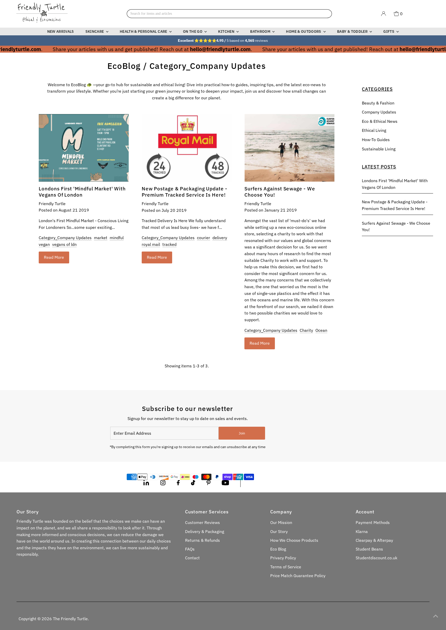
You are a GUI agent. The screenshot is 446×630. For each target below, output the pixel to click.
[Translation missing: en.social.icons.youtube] (225, 483)
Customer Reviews (202, 522)
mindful (117, 237)
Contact (192, 557)
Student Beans (369, 549)
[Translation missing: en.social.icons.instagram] (162, 483)
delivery (219, 237)
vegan (44, 244)
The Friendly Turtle (70, 618)
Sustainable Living (378, 148)
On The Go (193, 31)
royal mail (151, 244)
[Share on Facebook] (178, 483)
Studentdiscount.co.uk (376, 557)
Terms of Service (285, 566)
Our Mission (281, 522)
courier (203, 237)
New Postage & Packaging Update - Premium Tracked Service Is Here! (184, 191)
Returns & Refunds (202, 540)
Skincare (95, 31)
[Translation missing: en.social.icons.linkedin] (146, 483)
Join (242, 433)
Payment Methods (373, 522)
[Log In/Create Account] (383, 13)
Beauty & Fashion (378, 103)
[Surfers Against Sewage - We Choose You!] (289, 147)
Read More (54, 257)
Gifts (389, 31)
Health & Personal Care (144, 31)
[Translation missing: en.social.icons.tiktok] (193, 483)
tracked (169, 244)
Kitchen (226, 31)
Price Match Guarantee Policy (297, 575)
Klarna (362, 531)
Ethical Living (374, 130)
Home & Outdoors (304, 31)
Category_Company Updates (65, 237)
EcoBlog (124, 65)
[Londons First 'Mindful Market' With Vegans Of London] (84, 147)
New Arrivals (60, 31)
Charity (306, 330)
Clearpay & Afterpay (374, 540)
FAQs (190, 549)
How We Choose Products (294, 540)
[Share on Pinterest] (208, 483)
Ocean (321, 330)
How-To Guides (376, 139)
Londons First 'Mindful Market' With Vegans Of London (82, 191)
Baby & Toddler (352, 31)
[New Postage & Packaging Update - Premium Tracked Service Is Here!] (187, 148)
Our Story (279, 531)
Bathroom (260, 31)
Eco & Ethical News (379, 121)
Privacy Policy (283, 557)
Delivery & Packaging (204, 531)
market (100, 237)
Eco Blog (278, 549)
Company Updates (379, 112)
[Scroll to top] (436, 616)
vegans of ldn (64, 244)
